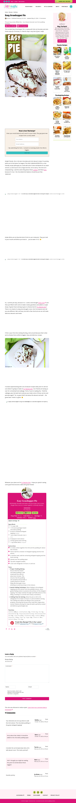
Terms (29, 795)
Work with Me (21, 1)
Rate (35, 513)
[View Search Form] (71, 6)
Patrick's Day (29, 389)
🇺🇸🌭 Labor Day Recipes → (64, 1)
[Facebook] (4, 1)
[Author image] (5, 18)
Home (6, 12)
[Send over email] (14, 629)
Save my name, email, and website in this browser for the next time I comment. (15, 692)
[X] (6, 1)
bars (45, 170)
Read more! (62, 41)
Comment (9, 666)
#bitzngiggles (38, 624)
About (12, 1)
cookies (35, 170)
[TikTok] (41, 792)
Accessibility (20, 795)
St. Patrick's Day (41, 307)
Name (7, 687)
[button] (24, 508)
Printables (65, 6)
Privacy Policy (55, 795)
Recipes (11, 12)
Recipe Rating (9, 659)
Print (19, 513)
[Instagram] (9, 1)
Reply (46, 719)
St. (24, 389)
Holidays (16, 12)
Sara (9, 18)
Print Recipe (22, 26)
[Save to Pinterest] (6, 629)
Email (30, 687)
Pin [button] (28, 513)
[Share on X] (11, 629)
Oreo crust (41, 302)
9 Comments (42, 18)
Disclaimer (36, 795)
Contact (16, 1)
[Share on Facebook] (9, 629)
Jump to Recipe (11, 26)
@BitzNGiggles (24, 624)
